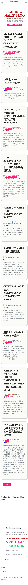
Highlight (11, 53)
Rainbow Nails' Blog (14, 14)
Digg (6, 54)
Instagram (4, 564)
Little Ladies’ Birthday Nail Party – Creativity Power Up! (13, 40)
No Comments (19, 53)
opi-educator (8, 51)
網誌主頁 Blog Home (14, 25)
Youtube (3, 571)
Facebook (4, 567)
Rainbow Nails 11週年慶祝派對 (13, 250)
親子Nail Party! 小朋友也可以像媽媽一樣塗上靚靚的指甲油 (13, 429)
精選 (10, 89)
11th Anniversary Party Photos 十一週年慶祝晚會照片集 (13, 164)
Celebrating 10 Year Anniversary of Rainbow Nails (13, 293)
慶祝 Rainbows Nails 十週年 (13, 334)
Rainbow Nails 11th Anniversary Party (13, 212)
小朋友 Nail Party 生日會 (11, 81)
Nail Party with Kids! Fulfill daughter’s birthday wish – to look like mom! (13, 380)
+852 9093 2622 (16, 545)
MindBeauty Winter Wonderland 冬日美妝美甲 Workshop (14, 116)
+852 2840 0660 (16, 542)
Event (6, 53)
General (11, 176)
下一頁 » (6, 485)
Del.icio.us (11, 54)
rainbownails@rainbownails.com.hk (17, 538)
